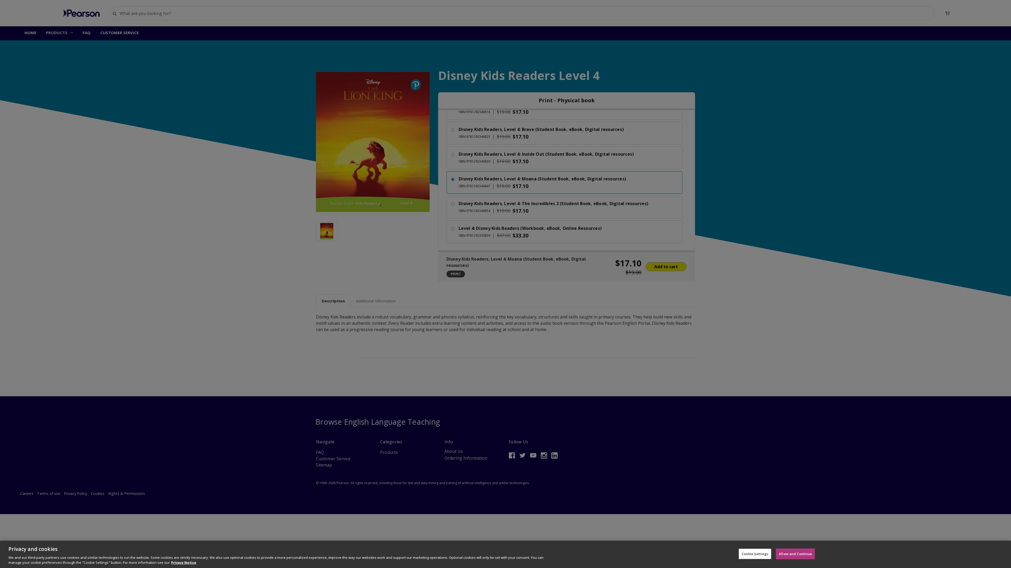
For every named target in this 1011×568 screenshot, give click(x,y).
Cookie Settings (755, 553)
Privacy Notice (183, 562)
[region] (505, 554)
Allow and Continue (795, 553)
